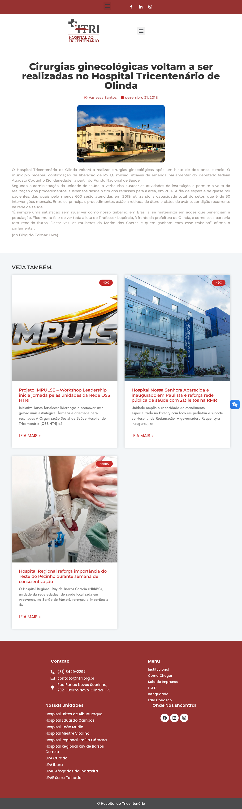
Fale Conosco (160, 700)
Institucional (158, 669)
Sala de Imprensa (163, 681)
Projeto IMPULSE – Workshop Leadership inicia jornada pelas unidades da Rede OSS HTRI (64, 395)
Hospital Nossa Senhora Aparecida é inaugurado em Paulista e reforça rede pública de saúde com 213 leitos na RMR (174, 395)
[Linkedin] (174, 718)
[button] (107, 6)
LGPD (152, 688)
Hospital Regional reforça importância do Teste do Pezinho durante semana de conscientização (63, 576)
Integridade (158, 694)
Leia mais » (30, 436)
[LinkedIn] (141, 7)
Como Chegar (160, 675)
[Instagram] (150, 7)
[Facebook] (131, 7)
